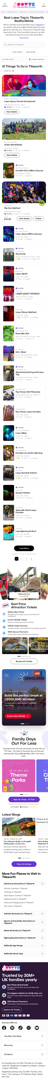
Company (8, 1054)
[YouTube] (37, 1028)
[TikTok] (20, 1028)
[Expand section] (42, 914)
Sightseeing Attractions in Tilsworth (20, 938)
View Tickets (17, 52)
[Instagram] (29, 1028)
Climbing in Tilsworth (12, 892)
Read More (24, 38)
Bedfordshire (12, 12)
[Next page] (31, 559)
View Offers (30, 52)
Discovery (8, 1045)
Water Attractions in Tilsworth (17, 930)
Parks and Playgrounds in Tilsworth (19, 902)
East (3, 12)
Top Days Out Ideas (13, 1036)
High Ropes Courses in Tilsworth (17, 895)
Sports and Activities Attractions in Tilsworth (19, 922)
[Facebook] (4, 1028)
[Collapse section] (42, 884)
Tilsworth (23, 12)
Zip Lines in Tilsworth (13, 906)
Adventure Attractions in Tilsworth (19, 884)
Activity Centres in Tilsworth (16, 888)
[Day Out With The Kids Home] (24, 5)
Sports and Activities (36, 12)
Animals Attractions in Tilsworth (18, 914)
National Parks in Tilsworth (15, 899)
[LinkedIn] (12, 1028)
